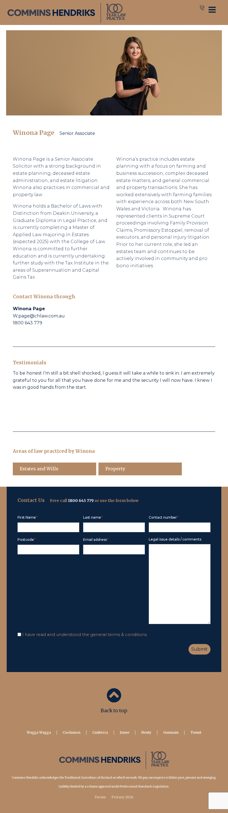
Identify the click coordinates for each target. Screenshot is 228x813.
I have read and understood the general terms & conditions (84, 634)
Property (115, 468)
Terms (100, 797)
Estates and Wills (39, 468)
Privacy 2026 (122, 797)
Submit (199, 649)
